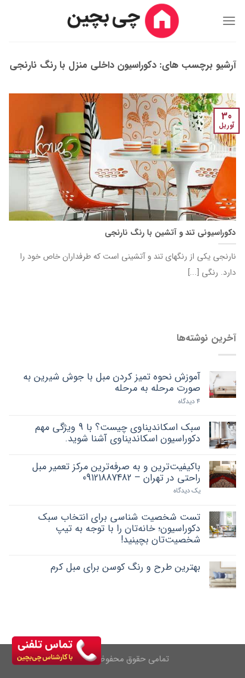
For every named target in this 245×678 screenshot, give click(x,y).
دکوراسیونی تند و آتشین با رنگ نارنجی (170, 233)
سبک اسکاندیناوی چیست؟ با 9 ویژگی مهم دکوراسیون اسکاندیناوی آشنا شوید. (117, 433)
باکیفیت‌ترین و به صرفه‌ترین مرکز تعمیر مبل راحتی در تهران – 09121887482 (116, 472)
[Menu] (229, 20)
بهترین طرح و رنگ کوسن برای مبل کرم (125, 567)
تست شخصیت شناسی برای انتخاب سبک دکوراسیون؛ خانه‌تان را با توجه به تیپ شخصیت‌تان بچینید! (119, 528)
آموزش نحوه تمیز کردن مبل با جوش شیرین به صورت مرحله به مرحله (111, 382)
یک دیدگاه (187, 491)
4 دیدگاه (189, 402)
